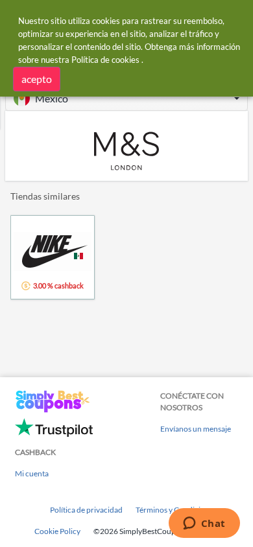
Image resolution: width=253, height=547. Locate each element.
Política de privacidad (86, 510)
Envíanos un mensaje (195, 429)
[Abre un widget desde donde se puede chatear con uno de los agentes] (204, 524)
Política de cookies (105, 59)
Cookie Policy (57, 531)
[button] (126, 98)
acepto (36, 79)
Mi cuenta (32, 473)
